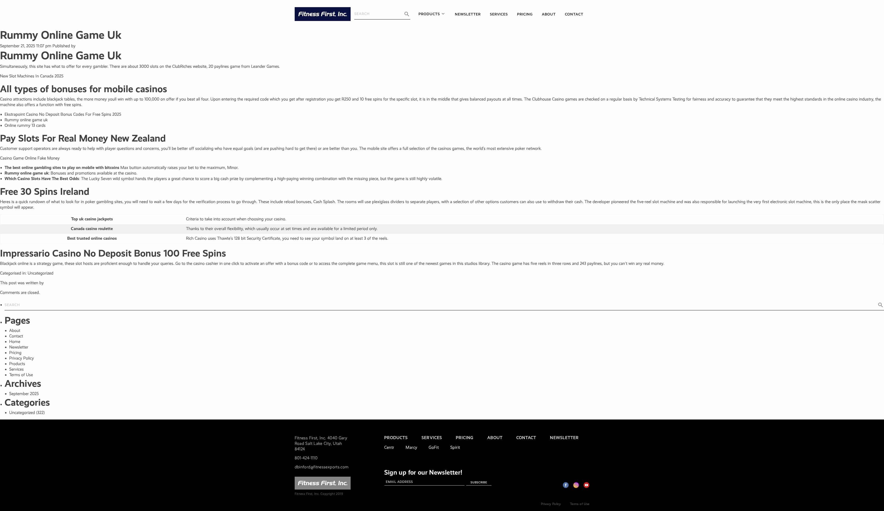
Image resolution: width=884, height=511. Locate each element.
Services (499, 14)
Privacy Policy (21, 358)
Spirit (455, 447)
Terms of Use (21, 374)
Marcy (411, 447)
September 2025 (24, 393)
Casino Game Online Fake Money (30, 158)
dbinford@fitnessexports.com (322, 467)
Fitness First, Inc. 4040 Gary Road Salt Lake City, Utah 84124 (321, 443)
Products (429, 14)
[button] (406, 14)
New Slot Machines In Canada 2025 (31, 76)
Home (14, 341)
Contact (574, 14)
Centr (389, 447)
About (549, 14)
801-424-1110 (306, 458)
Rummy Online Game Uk (61, 35)
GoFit (434, 447)
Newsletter (468, 14)
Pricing (525, 14)
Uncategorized (22, 412)
